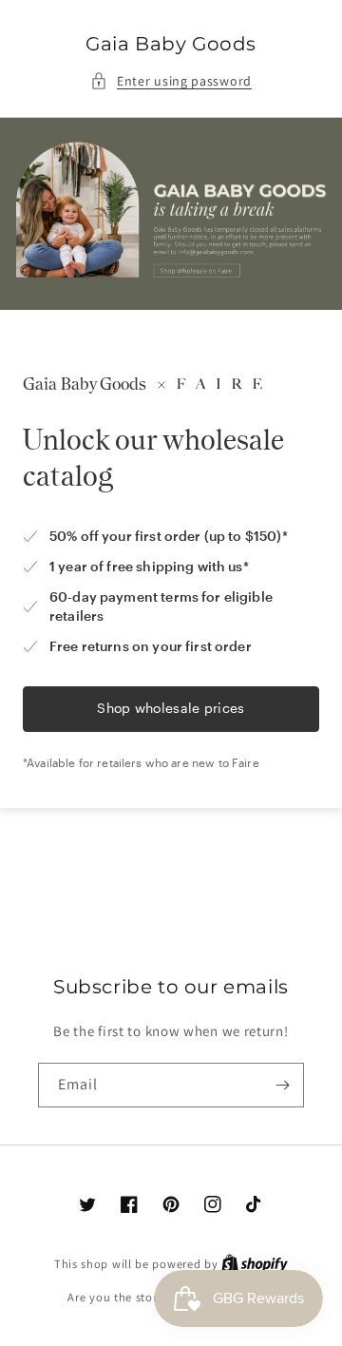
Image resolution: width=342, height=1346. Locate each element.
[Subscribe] (282, 1085)
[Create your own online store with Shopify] (254, 1264)
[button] (171, 81)
